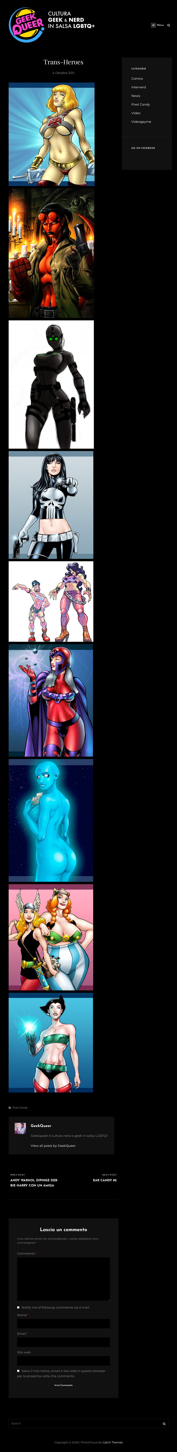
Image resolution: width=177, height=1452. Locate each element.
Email (22, 1334)
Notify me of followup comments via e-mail (55, 1307)
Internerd (138, 87)
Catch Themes (113, 1442)
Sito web (24, 1352)
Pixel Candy (20, 1107)
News (135, 96)
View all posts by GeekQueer (53, 1146)
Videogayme (141, 122)
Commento (27, 1253)
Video (135, 113)
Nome (23, 1315)
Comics (137, 79)
